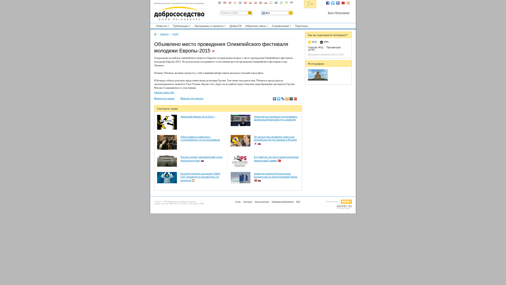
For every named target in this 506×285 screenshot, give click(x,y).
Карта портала (262, 201)
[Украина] (286, 3)
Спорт (175, 34)
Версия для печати (191, 98)
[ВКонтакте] (275, 98)
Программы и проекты (208, 26)
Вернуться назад (164, 98)
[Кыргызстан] (245, 3)
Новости (161, 26)
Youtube (343, 3)
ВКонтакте (338, 3)
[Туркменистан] (276, 3)
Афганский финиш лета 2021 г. (197, 116)
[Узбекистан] (281, 3)
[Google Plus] (295, 98)
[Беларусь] (229, 3)
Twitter (332, 3)
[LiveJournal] (283, 98)
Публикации (180, 26)
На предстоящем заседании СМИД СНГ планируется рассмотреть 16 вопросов (200, 177)
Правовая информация (283, 201)
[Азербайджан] (219, 3)
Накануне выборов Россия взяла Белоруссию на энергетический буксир (275, 175)
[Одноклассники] (287, 98)
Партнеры (301, 26)
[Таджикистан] (271, 3)
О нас (238, 201)
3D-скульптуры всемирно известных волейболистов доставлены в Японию (275, 139)
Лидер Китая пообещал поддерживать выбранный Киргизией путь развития (275, 118)
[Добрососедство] (179, 11)
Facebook (327, 3)
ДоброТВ (235, 26)
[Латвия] (255, 3)
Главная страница (155, 34)
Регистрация (342, 12)
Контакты (247, 201)
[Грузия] (235, 3)
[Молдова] (260, 3)
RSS (348, 3)
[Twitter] (279, 98)
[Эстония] (291, 3)
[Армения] (224, 3)
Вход (330, 12)
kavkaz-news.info (164, 92)
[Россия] (265, 3)
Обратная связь (255, 26)
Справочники (280, 26)
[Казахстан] (240, 3)
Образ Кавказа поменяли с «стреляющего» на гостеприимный (200, 139)
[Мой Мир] (291, 98)
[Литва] (250, 3)
